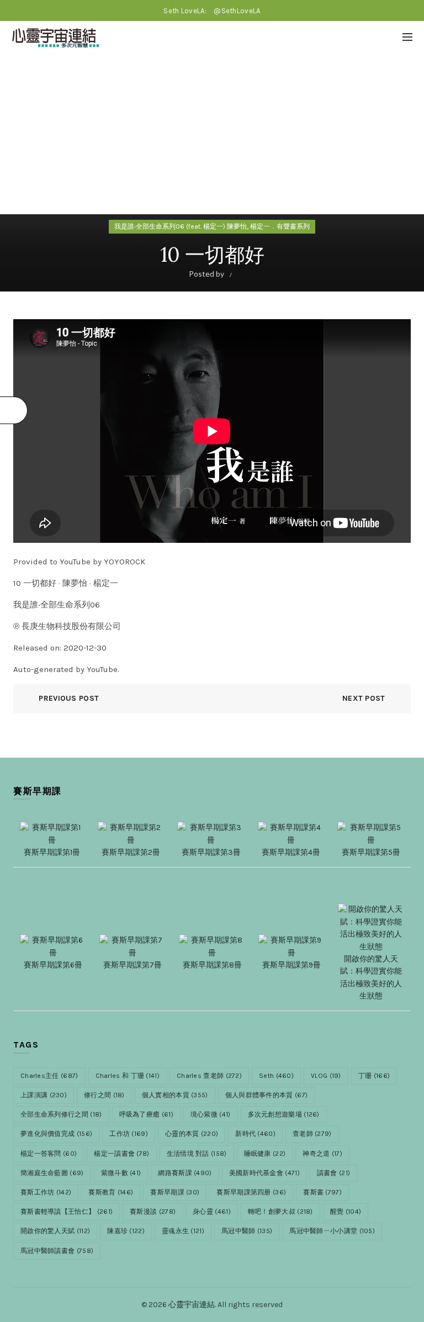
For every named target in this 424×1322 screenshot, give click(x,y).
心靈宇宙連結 (191, 1304)
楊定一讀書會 (121, 1153)
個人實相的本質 (175, 1095)
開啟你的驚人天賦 (55, 1231)
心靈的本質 (191, 1134)
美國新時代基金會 (264, 1173)
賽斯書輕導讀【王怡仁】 (66, 1211)
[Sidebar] (14, 410)
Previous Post (69, 698)
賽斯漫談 (153, 1211)
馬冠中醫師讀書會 (56, 1251)
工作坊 (128, 1134)
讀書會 (333, 1173)
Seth (276, 1076)
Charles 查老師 (209, 1076)
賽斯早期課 (174, 1192)
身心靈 (212, 1211)
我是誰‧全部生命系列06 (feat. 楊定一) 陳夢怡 (180, 226)
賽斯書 (322, 1192)
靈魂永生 (183, 1231)
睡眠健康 (265, 1153)
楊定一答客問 (48, 1153)
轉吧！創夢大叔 (280, 1211)
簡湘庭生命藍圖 (52, 1173)
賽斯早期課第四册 (251, 1192)
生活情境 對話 (197, 1153)
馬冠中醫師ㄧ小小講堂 (332, 1231)
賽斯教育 (110, 1192)
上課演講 (43, 1095)
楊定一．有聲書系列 (280, 226)
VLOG (326, 1076)
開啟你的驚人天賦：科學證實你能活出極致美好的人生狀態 (371, 977)
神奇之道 (322, 1153)
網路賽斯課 (184, 1173)
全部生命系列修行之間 (61, 1114)
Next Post (363, 698)
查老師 (312, 1134)
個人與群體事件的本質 (266, 1095)
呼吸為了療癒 (146, 1114)
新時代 (255, 1134)
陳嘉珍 (126, 1231)
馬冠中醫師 (246, 1231)
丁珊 (374, 1076)
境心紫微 (210, 1114)
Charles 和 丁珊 (128, 1076)
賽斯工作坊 (45, 1192)
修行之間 (104, 1095)
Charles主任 (49, 1076)
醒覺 (345, 1211)
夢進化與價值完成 (56, 1134)
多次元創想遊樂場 (284, 1114)
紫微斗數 (121, 1173)
